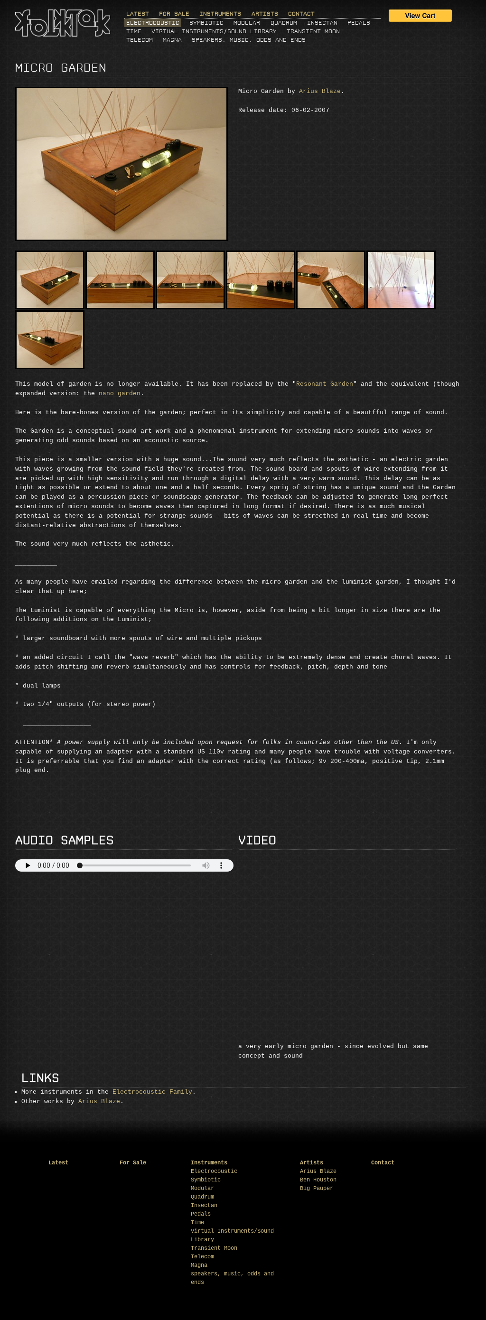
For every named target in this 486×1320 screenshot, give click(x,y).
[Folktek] (62, 33)
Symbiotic (206, 22)
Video (257, 840)
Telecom (139, 40)
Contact (301, 13)
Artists (265, 13)
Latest (137, 13)
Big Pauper (316, 1188)
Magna (172, 40)
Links (40, 1078)
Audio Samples (64, 840)
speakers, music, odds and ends (249, 40)
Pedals (358, 22)
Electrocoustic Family (152, 1092)
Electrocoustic (152, 22)
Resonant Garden (324, 384)
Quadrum (284, 22)
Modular (247, 22)
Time (133, 31)
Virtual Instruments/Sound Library (214, 31)
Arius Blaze (320, 91)
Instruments (220, 13)
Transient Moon (313, 31)
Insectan (322, 22)
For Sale (174, 13)
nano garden (119, 393)
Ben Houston (318, 1180)
